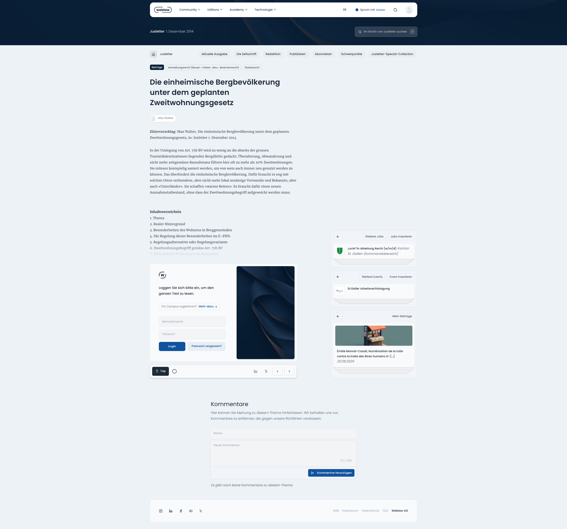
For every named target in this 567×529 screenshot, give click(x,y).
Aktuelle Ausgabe (214, 54)
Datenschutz (370, 511)
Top (163, 371)
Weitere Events (372, 277)
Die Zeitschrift (246, 54)
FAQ (385, 511)
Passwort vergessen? (207, 346)
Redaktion (273, 54)
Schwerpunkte (351, 54)
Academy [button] (237, 10)
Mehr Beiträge (402, 316)
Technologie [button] (264, 10)
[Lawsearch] (412, 31)
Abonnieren (323, 54)
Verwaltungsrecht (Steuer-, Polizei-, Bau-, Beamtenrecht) (203, 67)
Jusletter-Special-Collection (392, 54)
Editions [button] (213, 10)
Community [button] (188, 10)
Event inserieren (401, 277)
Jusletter (166, 54)
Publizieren (297, 54)
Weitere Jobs (374, 237)
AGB (336, 511)
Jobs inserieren (401, 237)
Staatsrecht (252, 67)
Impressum (350, 511)
